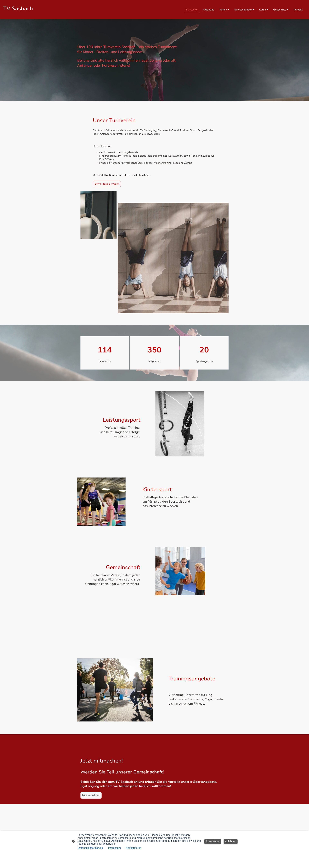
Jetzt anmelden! (91, 795)
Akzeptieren (213, 841)
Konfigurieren (133, 848)
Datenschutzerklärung (90, 848)
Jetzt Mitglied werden (106, 184)
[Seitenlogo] (28, 16)
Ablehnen (230, 841)
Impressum (114, 848)
